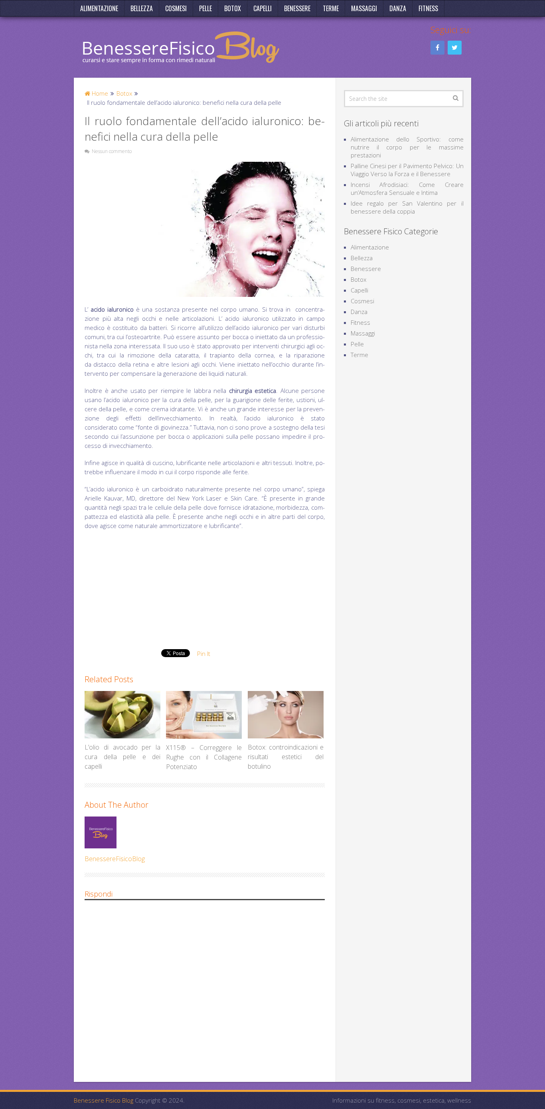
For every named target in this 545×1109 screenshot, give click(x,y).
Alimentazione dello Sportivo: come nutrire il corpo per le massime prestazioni (407, 147)
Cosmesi (176, 8)
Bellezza (141, 8)
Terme (331, 8)
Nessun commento (112, 151)
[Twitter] (455, 48)
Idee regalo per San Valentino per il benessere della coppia (407, 207)
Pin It (203, 654)
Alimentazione (99, 8)
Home (99, 93)
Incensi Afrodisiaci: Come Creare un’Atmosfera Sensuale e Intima (407, 188)
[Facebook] (437, 48)
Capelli (262, 8)
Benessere (297, 8)
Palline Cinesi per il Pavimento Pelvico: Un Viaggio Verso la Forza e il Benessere (407, 170)
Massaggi (364, 8)
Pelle (205, 8)
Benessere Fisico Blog (103, 1100)
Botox (232, 8)
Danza (397, 8)
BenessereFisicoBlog (115, 858)
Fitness (428, 8)
